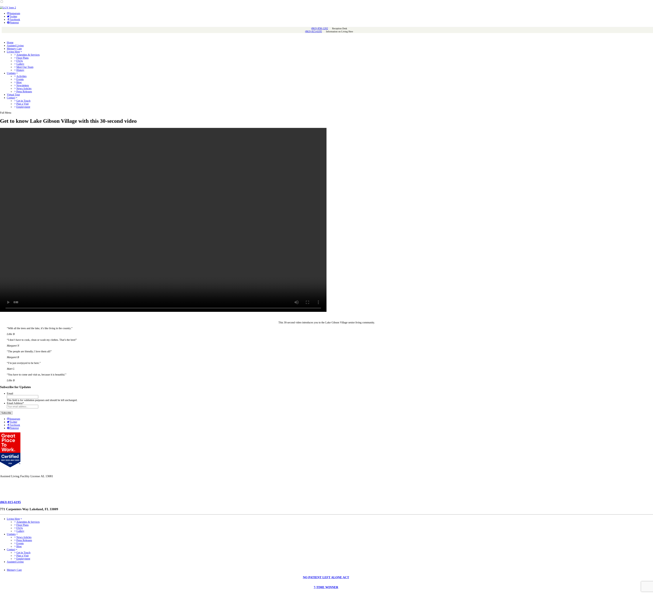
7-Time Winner (9, 495)
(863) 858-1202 (319, 28)
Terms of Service (10, 482)
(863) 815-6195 (313, 31)
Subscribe (6, 413)
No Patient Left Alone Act (16, 489)
